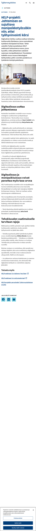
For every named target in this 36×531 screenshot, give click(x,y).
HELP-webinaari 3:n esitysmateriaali (13, 278)
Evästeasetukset (18, 518)
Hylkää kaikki (18, 523)
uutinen (7, 8)
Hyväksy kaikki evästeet (18, 527)
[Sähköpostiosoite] (14, 299)
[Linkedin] (9, 299)
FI (26, 3)
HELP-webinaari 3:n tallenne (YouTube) (14, 274)
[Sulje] (33, 510)
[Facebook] (3, 299)
